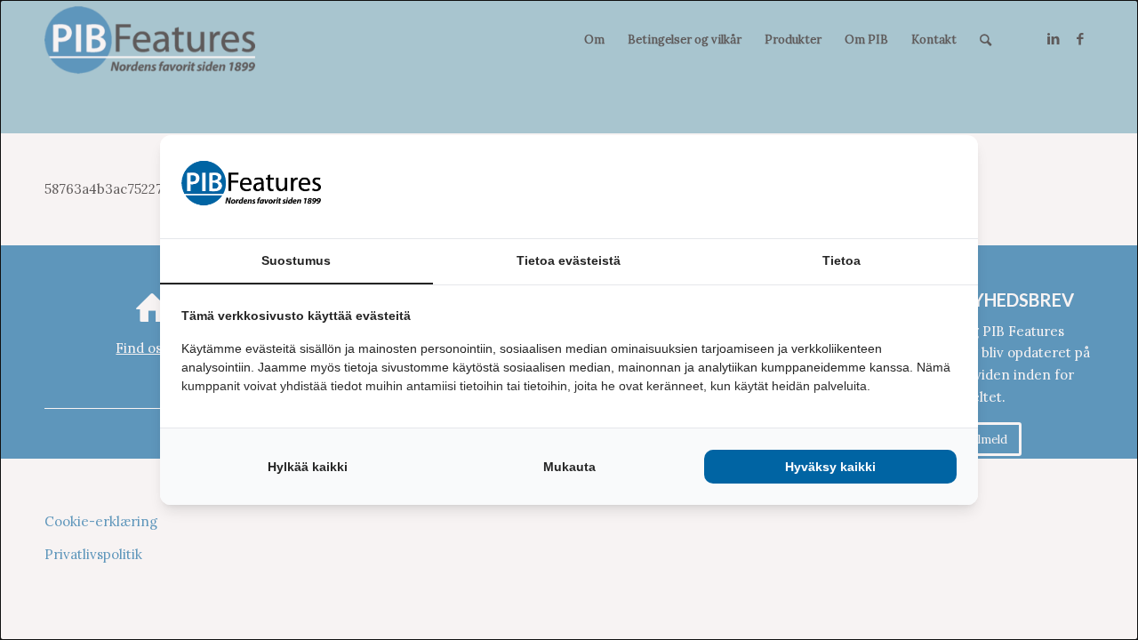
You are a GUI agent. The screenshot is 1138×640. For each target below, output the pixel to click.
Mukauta (569, 467)
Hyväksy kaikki (830, 467)
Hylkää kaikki (308, 467)
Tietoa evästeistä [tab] (569, 260)
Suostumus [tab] (296, 260)
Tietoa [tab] (841, 260)
